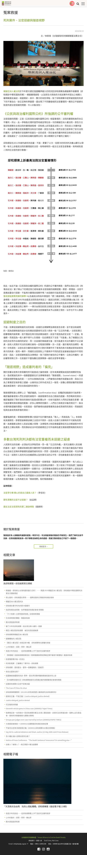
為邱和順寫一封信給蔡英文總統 (17, 583)
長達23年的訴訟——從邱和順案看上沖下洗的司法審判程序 (28, 651)
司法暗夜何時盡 (12, 704)
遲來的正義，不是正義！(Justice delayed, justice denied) (28, 696)
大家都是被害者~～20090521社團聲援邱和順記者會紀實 (27, 724)
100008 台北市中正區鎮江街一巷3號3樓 (66, 844)
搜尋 (77, 3)
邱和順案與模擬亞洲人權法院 (17, 634)
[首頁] (6, 3)
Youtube (48, 849)
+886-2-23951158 (40, 844)
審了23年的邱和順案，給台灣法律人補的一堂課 (24, 626)
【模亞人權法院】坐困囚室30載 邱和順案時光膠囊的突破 (28, 642)
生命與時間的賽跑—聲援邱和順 (18, 618)
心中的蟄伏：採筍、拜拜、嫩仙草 (18, 647)
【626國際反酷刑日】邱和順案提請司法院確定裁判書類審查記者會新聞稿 (33, 680)
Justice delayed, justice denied (18, 700)
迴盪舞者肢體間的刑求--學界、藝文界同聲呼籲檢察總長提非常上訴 (31, 675)
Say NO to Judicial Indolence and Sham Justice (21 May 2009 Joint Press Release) (37, 732)
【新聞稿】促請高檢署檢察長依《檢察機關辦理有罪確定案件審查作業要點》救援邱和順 (39, 655)
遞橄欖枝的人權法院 (13, 638)
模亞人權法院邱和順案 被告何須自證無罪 (22, 630)
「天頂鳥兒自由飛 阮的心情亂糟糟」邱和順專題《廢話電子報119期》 (35, 806)
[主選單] (83, 3)
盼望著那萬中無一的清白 (15, 659)
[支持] (72, 3)
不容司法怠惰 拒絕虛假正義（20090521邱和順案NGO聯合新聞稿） (31, 728)
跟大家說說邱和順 (12, 622)
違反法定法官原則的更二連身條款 (18, 506)
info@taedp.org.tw (20, 844)
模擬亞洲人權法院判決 (14, 601)
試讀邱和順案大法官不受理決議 (18, 684)
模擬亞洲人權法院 (11, 91)
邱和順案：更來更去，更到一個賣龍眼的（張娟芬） (25, 667)
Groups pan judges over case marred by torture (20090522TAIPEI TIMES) (33, 719)
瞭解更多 (42, 546)
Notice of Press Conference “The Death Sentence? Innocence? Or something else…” (39, 740)
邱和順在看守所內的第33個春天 (18, 605)
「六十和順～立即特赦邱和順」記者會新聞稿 (23, 614)
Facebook (39, 849)
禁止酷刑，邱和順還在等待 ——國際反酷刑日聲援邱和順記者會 (30, 597)
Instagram (43, 849)
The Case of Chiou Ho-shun (16, 688)
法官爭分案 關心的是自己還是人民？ (19, 492)
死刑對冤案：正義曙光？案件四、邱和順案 (22, 663)
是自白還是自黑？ (12, 671)
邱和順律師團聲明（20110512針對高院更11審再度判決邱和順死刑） (31, 692)
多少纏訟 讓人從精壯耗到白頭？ (18, 736)
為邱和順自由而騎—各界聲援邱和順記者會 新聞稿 (25, 610)
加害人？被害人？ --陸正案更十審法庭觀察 (22, 744)
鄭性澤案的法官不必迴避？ (15, 499)
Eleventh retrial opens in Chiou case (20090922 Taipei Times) (29, 708)
